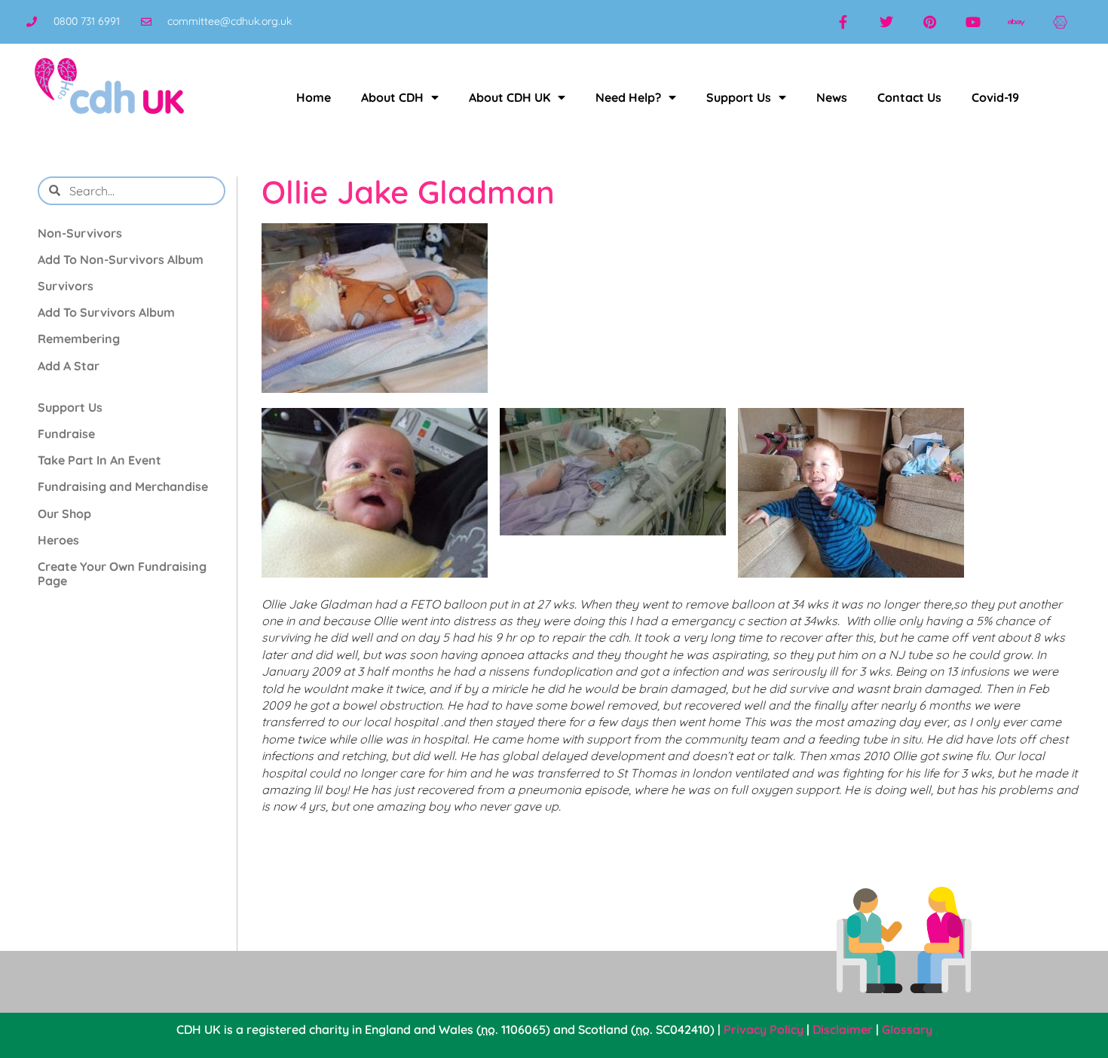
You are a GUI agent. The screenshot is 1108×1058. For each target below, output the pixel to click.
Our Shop (64, 513)
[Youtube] (973, 22)
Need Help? (628, 97)
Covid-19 (995, 97)
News (831, 97)
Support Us (738, 97)
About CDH (392, 97)
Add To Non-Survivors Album (121, 259)
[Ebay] (1017, 22)
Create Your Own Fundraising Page (122, 573)
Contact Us (909, 97)
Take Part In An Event (99, 460)
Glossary (907, 1029)
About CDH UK (509, 97)
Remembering (79, 338)
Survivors (65, 285)
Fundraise (66, 433)
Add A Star (68, 365)
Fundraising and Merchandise (123, 486)
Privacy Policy (763, 1029)
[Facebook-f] (843, 22)
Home (313, 97)
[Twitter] (886, 22)
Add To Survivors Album (106, 312)
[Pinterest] (930, 22)
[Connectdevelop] (1060, 22)
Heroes (58, 539)
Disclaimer (843, 1029)
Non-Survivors (80, 233)
